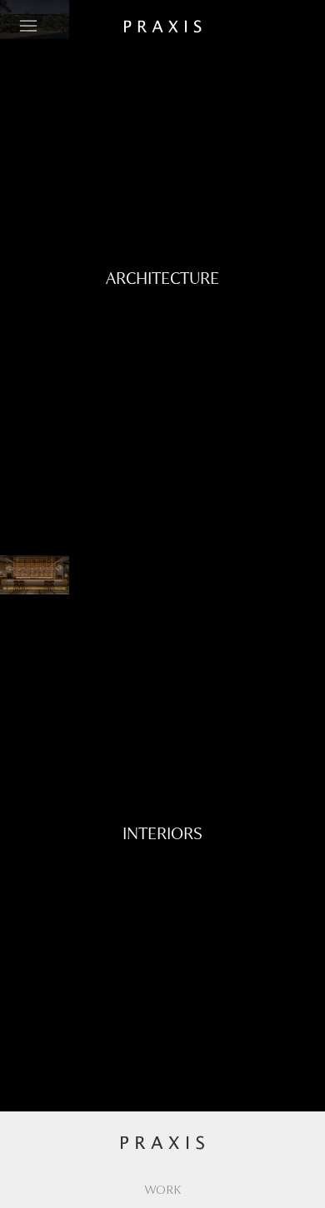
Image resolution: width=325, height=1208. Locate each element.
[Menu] (28, 25)
